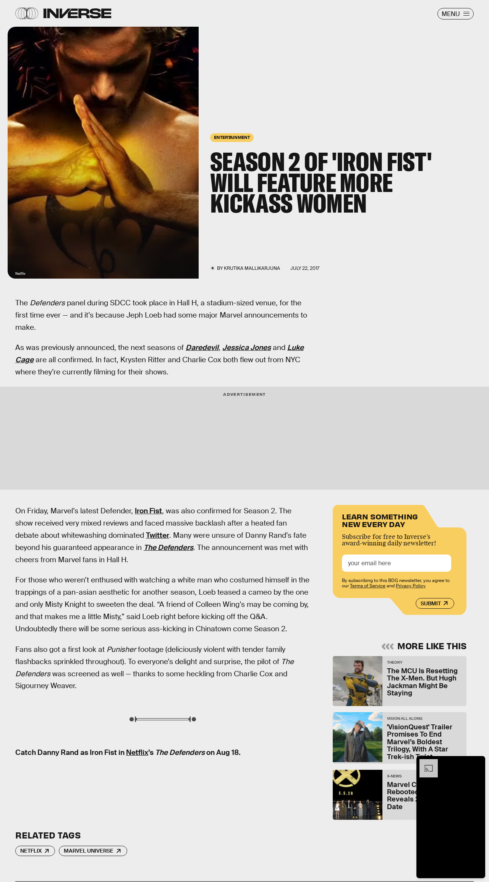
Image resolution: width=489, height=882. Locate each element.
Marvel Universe (88, 850)
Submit (431, 603)
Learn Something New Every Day (380, 519)
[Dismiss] (477, 763)
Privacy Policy (411, 586)
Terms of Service (367, 586)
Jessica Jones (246, 347)
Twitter (157, 535)
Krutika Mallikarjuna (252, 268)
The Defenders (168, 547)
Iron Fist (148, 511)
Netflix (137, 752)
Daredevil (202, 347)
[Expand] (425, 763)
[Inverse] (77, 13)
